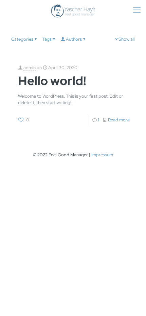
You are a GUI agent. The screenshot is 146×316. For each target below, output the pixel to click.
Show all (126, 39)
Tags (47, 39)
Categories (22, 39)
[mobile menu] (137, 10)
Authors (74, 39)
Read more (119, 120)
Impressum (102, 155)
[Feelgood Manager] (73, 10)
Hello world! (52, 81)
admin (29, 68)
